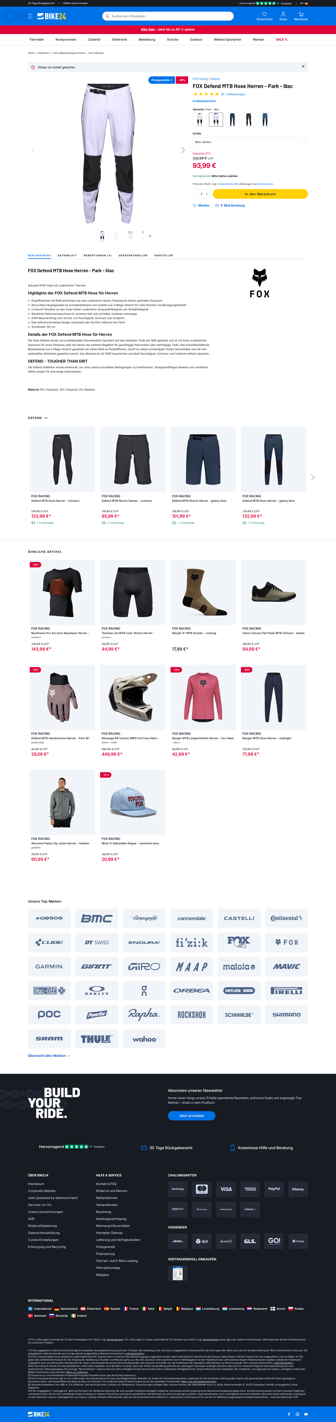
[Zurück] (33, 150)
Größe (197, 133)
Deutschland (266, 183)
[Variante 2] (216, 120)
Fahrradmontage (108, 1268)
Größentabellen (133, 255)
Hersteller (163, 255)
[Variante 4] (249, 120)
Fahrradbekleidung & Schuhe (69, 52)
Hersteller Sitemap (109, 1233)
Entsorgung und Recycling (47, 1247)
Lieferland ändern (134, 1353)
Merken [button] (203, 205)
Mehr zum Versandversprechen (198, 1381)
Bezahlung (103, 1212)
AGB (31, 1219)
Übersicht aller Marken (47, 1056)
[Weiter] (183, 150)
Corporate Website (41, 1191)
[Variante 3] (232, 120)
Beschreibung (39, 255)
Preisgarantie (105, 1247)
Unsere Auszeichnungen (45, 1212)
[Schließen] (303, 66)
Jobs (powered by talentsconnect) (53, 1198)
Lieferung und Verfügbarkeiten (118, 1240)
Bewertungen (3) (98, 255)
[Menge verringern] (196, 194)
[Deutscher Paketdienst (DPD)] (202, 1241)
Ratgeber (102, 1275)
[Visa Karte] (226, 1189)
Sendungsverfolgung (111, 1219)
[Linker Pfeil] (34, 592)
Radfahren (44, 52)
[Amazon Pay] (177, 1209)
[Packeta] (298, 1241)
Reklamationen (106, 1198)
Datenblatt (67, 255)
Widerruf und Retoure (111, 1191)
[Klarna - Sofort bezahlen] (298, 1189)
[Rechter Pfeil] (91, 592)
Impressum (36, 1184)
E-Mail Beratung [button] (233, 205)
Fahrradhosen (96, 52)
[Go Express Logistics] (274, 1241)
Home (31, 52)
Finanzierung (105, 1254)
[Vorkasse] (202, 1209)
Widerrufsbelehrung (42, 1226)
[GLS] (250, 1241)
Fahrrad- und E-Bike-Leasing (117, 1261)
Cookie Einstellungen (43, 1240)
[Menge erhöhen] (207, 194)
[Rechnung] (177, 1189)
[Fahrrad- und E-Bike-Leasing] (250, 1209)
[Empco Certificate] (177, 1273)
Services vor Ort (39, 1205)
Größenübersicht (204, 101)
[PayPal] (274, 1189)
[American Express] (250, 1189)
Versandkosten (107, 1205)
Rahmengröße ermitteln (113, 1226)
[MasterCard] (202, 1189)
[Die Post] (226, 1241)
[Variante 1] (200, 120)
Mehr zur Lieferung (77, 1372)
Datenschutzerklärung (44, 1233)
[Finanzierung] (226, 1209)
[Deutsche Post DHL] (177, 1241)
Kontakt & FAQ (106, 1184)
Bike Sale (148, 29)
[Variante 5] (265, 120)
